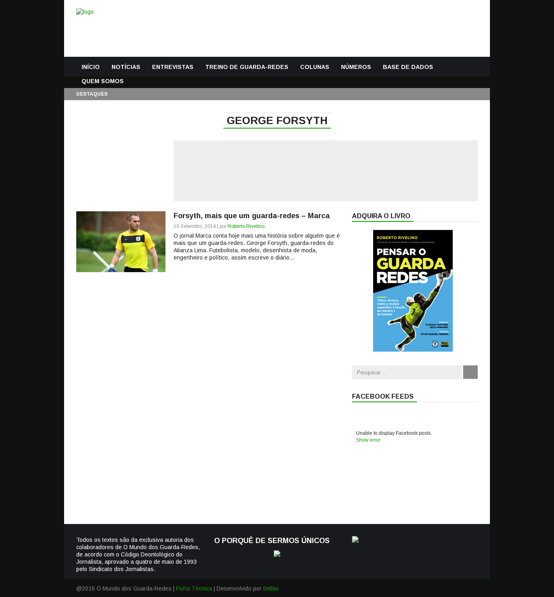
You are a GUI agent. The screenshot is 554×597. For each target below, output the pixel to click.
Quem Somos (103, 81)
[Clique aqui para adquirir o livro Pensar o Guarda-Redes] (413, 349)
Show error (368, 440)
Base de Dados (408, 67)
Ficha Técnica (194, 588)
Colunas (314, 67)
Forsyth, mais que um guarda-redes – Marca (252, 216)
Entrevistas (172, 67)
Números (356, 67)
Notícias (126, 67)
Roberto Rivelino (246, 226)
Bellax (271, 588)
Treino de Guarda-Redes (246, 67)
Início (91, 67)
